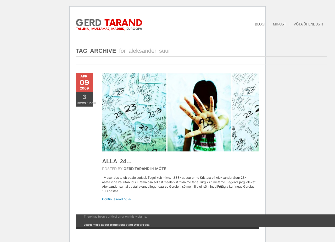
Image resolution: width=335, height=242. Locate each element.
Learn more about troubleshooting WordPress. (117, 225)
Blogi (260, 24)
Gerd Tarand (136, 168)
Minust (279, 24)
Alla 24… (117, 161)
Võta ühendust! (308, 24)
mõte (160, 168)
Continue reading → (116, 199)
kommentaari (85, 98)
